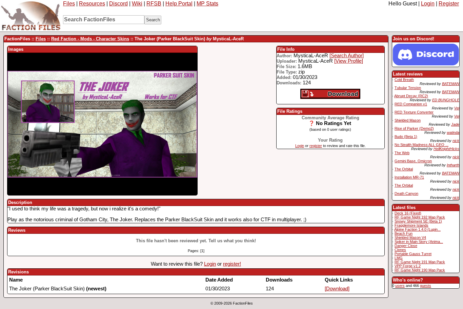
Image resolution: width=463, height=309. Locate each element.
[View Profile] (348, 61)
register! (232, 264)
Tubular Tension (408, 88)
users (400, 286)
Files (69, 3)
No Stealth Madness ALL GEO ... (421, 145)
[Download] (337, 288)
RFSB (153, 3)
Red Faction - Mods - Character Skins (90, 38)
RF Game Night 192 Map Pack (420, 217)
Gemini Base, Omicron (413, 161)
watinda (453, 132)
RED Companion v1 (411, 104)
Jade (455, 124)
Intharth (453, 165)
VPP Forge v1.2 (408, 266)
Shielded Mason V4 (410, 237)
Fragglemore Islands (411, 225)
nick (455, 141)
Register (449, 3)
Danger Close (406, 246)
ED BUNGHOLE (445, 100)
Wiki (137, 3)
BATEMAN (450, 84)
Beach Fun (403, 233)
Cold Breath (404, 80)
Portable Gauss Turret (413, 254)
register (315, 146)
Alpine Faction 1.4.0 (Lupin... (417, 229)
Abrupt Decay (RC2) (411, 96)
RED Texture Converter (414, 112)
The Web (402, 153)
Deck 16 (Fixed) (408, 213)
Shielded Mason (408, 120)
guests (425, 286)
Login (428, 3)
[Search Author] (346, 55)
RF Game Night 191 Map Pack (420, 262)
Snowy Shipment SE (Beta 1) (418, 221)
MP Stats (207, 3)
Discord (118, 3)
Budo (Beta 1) (406, 137)
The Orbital (404, 169)
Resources (92, 3)
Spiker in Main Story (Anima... (419, 242)
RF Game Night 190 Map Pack (420, 270)
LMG (399, 258)
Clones (400, 250)
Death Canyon (406, 193)
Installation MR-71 (409, 177)
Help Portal (179, 3)
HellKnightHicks (446, 149)
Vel (456, 108)
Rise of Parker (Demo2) (414, 128)
